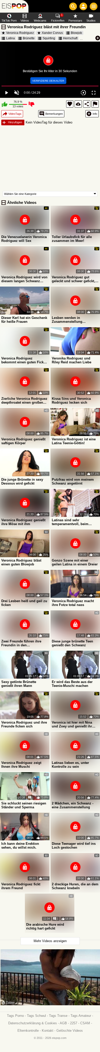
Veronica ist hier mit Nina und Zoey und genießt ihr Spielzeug (72, 724)
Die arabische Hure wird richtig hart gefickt (45, 926)
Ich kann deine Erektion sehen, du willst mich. (20, 845)
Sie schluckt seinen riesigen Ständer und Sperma (23, 805)
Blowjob (76, 32)
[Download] (78, 104)
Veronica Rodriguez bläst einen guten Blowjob (21, 562)
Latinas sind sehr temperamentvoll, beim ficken (70, 522)
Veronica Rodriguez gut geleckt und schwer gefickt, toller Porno (73, 279)
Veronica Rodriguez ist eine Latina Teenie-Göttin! (74, 441)
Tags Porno (15, 1016)
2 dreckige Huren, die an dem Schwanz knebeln (75, 886)
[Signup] (83, 6)
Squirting (49, 38)
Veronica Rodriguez (20, 32)
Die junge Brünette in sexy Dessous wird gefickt (22, 481)
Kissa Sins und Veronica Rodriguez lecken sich (71, 400)
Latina (10, 38)
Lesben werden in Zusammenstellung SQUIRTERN (67, 320)
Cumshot (91, 38)
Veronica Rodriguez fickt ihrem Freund (20, 886)
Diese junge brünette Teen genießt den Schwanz (72, 643)
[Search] (73, 6)
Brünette (29, 38)
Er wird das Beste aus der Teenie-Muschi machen (72, 684)
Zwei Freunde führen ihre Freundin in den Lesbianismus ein (21, 643)
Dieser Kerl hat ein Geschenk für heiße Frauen (24, 320)
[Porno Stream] (14, 6)
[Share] (86, 104)
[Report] (95, 104)
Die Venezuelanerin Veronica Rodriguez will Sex (24, 239)
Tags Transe (58, 1016)
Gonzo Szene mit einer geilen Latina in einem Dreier (75, 562)
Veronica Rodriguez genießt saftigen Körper (23, 441)
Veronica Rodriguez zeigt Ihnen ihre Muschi (21, 765)
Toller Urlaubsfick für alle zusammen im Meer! (72, 239)
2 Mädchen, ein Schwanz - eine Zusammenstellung (72, 805)
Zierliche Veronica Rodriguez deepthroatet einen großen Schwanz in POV (24, 400)
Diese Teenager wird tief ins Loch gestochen (74, 845)
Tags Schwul (36, 1016)
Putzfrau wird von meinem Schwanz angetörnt (73, 481)
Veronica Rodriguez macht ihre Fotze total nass (73, 603)
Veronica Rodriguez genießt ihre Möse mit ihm (23, 522)
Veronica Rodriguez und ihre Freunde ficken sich (24, 724)
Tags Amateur (81, 1016)
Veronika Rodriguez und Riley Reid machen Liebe (71, 360)
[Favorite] (69, 104)
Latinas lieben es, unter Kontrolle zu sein (70, 765)
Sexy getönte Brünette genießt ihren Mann (18, 684)
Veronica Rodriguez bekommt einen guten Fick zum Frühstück (22, 360)
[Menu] (93, 6)
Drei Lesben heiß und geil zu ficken (24, 603)
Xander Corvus (52, 32)
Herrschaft (70, 38)
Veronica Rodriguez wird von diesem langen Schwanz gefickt (24, 279)
